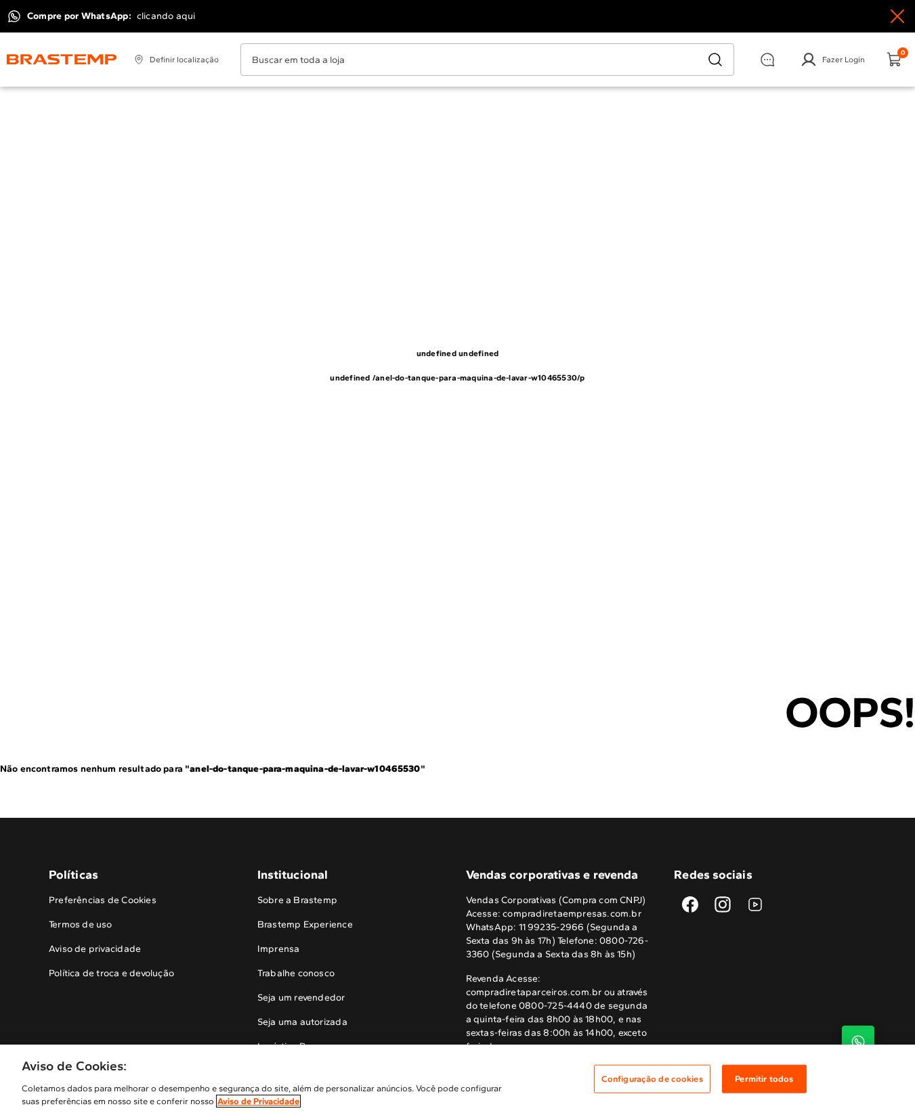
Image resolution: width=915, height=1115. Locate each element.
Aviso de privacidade (95, 949)
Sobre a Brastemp (297, 900)
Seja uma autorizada (302, 1022)
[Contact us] (858, 1042)
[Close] (897, 16)
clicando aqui (166, 16)
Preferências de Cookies (102, 900)
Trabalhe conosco (296, 973)
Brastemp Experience (305, 924)
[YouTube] (755, 904)
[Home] (62, 59)
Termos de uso (80, 924)
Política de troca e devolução (111, 973)
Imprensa (278, 949)
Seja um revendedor (301, 997)
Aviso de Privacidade (258, 1101)
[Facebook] (690, 904)
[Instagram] (722, 904)
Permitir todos (764, 1079)
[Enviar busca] (715, 59)
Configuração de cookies (652, 1079)
